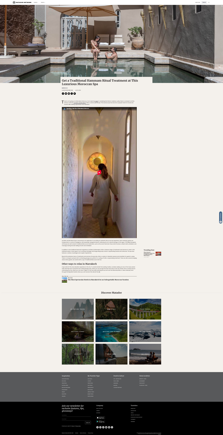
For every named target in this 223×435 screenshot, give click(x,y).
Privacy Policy (118, 225)
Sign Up (123, 222)
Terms (113, 225)
